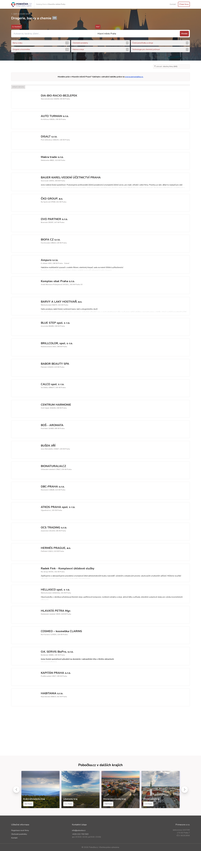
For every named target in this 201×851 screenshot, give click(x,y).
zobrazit (159, 66)
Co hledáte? (16, 27)
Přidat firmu (184, 4)
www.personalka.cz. (134, 76)
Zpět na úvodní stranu (22, 14)
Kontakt (173, 4)
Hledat (184, 33)
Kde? (98, 27)
